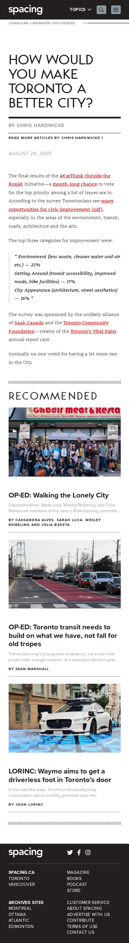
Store (74, 891)
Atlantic (19, 920)
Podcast (77, 884)
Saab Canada (29, 322)
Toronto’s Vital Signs (94, 331)
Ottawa (17, 914)
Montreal (20, 908)
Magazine (78, 872)
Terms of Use (82, 926)
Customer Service (88, 903)
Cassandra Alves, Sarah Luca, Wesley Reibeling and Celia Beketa (55, 522)
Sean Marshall (32, 668)
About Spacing (84, 908)
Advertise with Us (88, 914)
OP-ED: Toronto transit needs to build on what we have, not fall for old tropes (63, 635)
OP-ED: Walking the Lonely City (59, 495)
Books (74, 879)
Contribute (81, 920)
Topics (78, 10)
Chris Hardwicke (41, 125)
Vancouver (22, 884)
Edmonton (21, 926)
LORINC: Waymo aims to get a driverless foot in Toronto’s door (60, 775)
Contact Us (81, 932)
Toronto (19, 879)
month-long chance (75, 184)
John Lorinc (29, 804)
